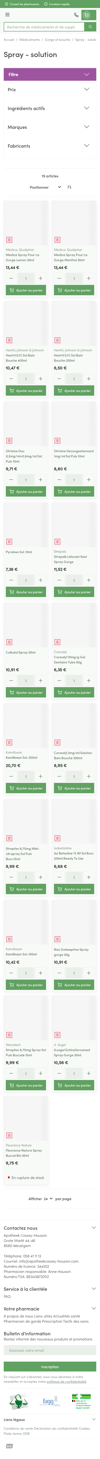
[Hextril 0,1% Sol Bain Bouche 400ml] (26, 323)
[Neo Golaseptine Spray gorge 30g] (74, 922)
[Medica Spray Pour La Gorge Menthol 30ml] (74, 223)
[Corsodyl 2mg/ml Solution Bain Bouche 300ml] (74, 726)
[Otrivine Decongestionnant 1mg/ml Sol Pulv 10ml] (74, 424)
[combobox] (44, 26)
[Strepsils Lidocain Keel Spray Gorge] (74, 525)
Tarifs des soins (76, 1321)
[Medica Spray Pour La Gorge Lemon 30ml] (26, 223)
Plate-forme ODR (17, 1433)
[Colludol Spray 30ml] (26, 625)
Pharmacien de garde (22, 1321)
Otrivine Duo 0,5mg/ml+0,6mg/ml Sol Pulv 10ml (24, 455)
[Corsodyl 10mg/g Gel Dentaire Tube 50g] (74, 625)
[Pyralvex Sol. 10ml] (26, 525)
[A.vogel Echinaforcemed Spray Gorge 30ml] (74, 1018)
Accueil (9, 39)
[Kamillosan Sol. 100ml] (26, 922)
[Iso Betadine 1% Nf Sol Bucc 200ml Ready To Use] (74, 821)
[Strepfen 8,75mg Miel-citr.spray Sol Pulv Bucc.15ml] (26, 821)
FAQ (7, 1296)
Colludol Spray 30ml (20, 652)
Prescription (52, 1321)
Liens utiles (43, 1315)
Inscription (50, 1366)
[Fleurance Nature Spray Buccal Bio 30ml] (26, 1118)
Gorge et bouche (57, 39)
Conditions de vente (18, 1428)
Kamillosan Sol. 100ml (21, 954)
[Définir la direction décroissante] (69, 187)
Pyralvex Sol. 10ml (19, 551)
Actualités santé (66, 1315)
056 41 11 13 (32, 1255)
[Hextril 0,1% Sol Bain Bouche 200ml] (74, 323)
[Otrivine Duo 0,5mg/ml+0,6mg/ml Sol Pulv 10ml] (26, 424)
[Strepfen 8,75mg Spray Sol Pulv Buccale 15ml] (26, 1018)
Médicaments (29, 39)
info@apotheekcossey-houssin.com (48, 1261)
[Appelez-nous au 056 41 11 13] (76, 15)
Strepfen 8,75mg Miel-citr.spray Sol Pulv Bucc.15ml (23, 853)
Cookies (84, 1428)
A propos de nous (18, 1315)
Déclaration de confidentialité (56, 1428)
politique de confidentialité (66, 1381)
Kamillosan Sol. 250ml (21, 757)
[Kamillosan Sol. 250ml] (26, 726)
